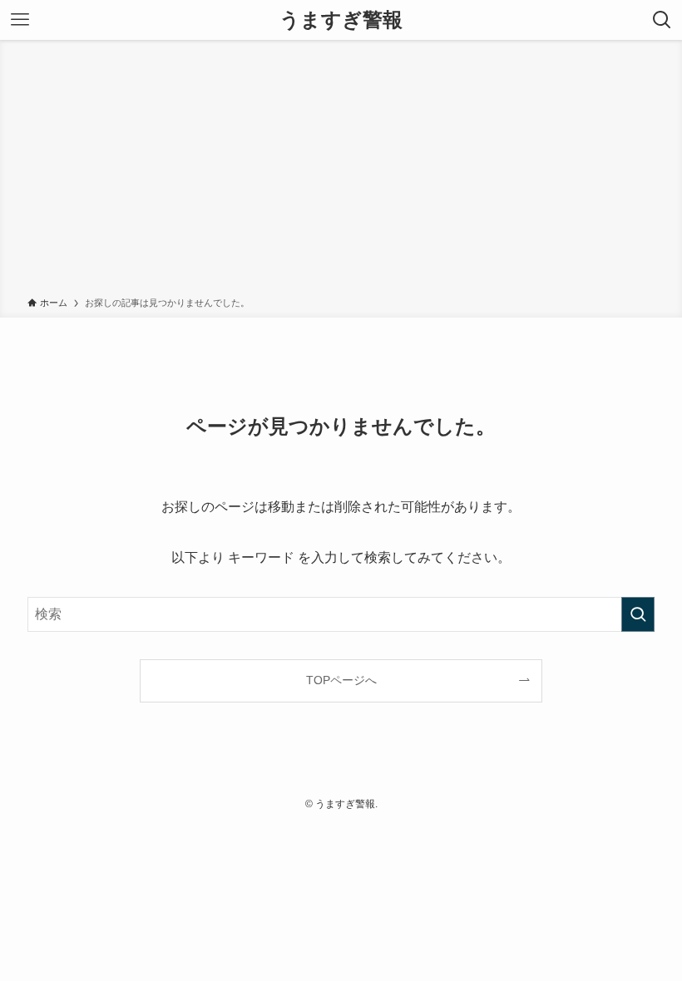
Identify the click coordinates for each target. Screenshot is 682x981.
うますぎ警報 (341, 20)
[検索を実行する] (638, 614)
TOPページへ (341, 680)
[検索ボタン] (662, 20)
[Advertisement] (341, 171)
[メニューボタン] (20, 20)
